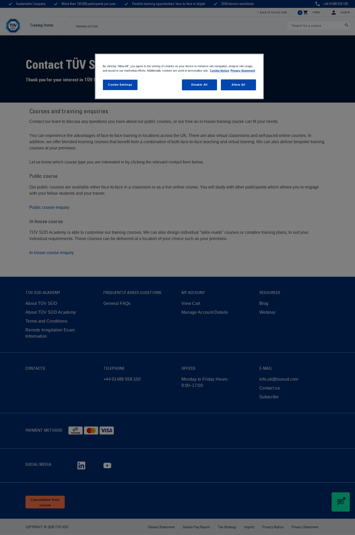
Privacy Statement (243, 70)
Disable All (199, 84)
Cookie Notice (219, 70)
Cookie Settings (120, 84)
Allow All (238, 84)
